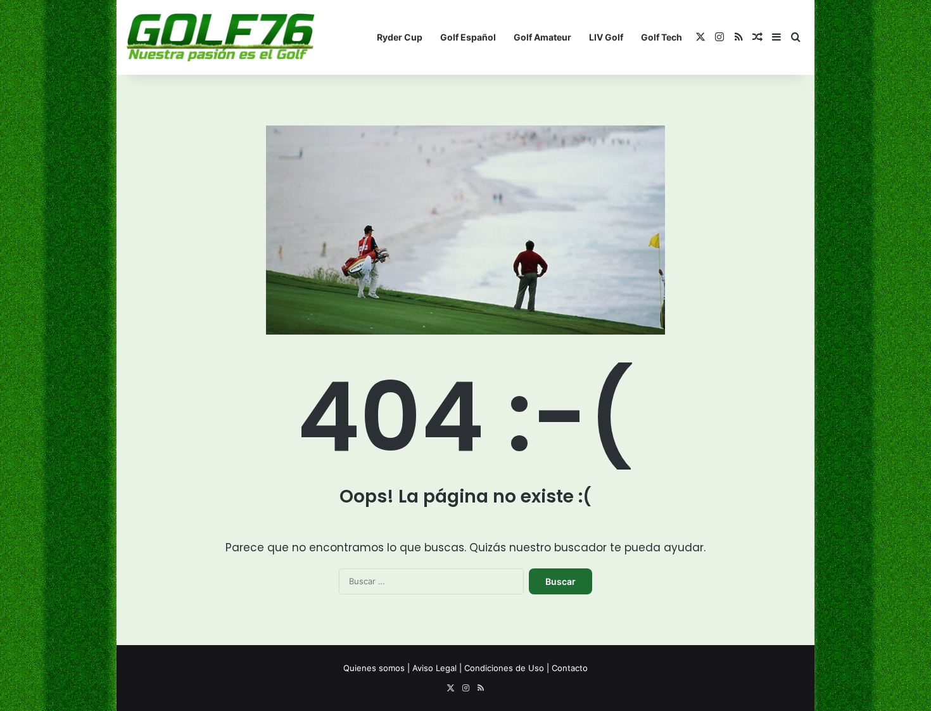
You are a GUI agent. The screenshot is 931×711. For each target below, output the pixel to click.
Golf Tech (661, 37)
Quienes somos (374, 668)
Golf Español (468, 37)
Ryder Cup (399, 37)
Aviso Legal (434, 668)
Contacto (570, 668)
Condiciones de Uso (504, 668)
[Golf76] (220, 37)
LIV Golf (606, 37)
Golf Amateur (542, 37)
